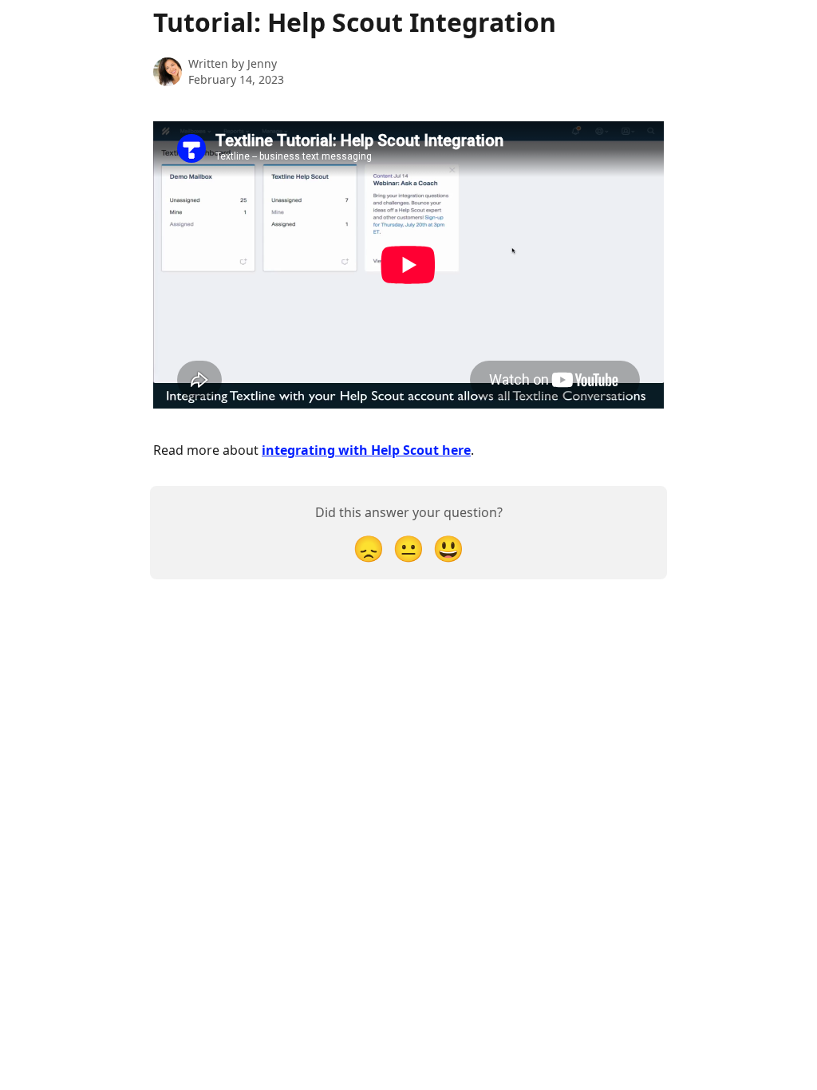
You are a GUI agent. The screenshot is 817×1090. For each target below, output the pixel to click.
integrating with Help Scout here (366, 450)
